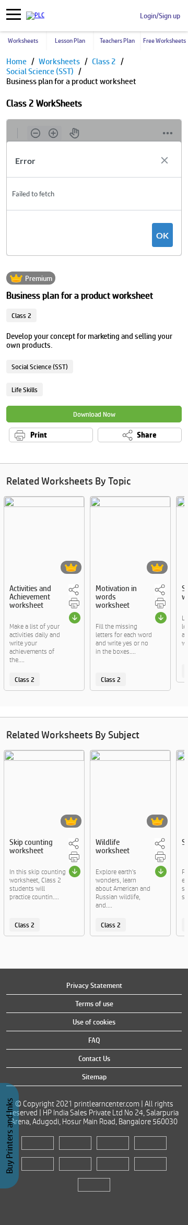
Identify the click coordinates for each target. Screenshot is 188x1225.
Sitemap (94, 1077)
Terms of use (94, 1003)
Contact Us (94, 1058)
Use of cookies (94, 1022)
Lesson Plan (70, 40)
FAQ (94, 1040)
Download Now (94, 414)
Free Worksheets (164, 40)
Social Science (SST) (40, 71)
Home (17, 61)
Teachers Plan (117, 40)
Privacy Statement (94, 985)
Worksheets (23, 40)
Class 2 (105, 61)
